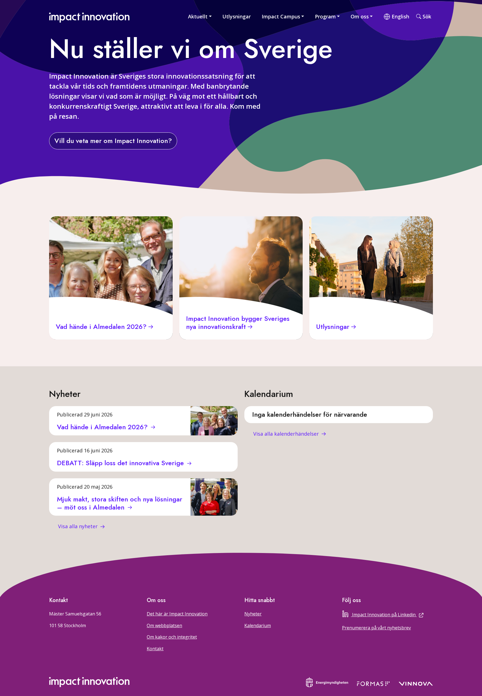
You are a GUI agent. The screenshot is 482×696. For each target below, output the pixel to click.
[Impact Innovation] (89, 16)
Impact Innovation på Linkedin (392, 614)
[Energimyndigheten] (327, 681)
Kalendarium (257, 625)
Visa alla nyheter (78, 526)
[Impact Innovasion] (89, 682)
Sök (427, 16)
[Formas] (373, 683)
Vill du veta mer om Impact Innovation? (113, 140)
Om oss (360, 16)
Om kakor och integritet (172, 637)
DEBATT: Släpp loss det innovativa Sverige (121, 463)
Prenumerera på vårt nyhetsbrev (376, 628)
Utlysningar (236, 16)
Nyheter (253, 614)
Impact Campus (281, 16)
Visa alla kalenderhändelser (286, 433)
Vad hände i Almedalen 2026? (103, 427)
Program (325, 16)
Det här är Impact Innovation (177, 614)
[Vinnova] (416, 683)
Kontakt (155, 649)
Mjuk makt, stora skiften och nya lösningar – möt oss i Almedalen (119, 503)
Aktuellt (198, 16)
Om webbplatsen (164, 625)
